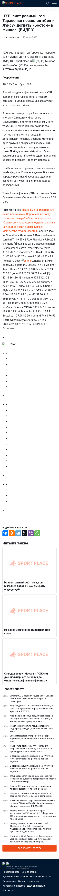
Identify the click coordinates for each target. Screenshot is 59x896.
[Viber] (31, 533)
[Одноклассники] (12, 533)
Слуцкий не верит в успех (17, 226)
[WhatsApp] (37, 533)
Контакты (7, 890)
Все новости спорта (29, 848)
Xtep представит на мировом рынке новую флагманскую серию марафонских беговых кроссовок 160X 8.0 (32, 708)
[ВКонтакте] (5, 533)
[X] (24, 533)
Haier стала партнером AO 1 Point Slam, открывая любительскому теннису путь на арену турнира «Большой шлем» (31, 749)
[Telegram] (18, 533)
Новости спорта (11, 37)
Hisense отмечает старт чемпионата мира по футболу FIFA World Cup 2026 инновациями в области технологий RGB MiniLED (32, 803)
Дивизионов (9, 881)
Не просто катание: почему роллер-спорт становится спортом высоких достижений (31, 794)
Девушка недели (36, 885)
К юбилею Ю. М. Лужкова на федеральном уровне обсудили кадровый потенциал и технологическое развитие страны (31, 839)
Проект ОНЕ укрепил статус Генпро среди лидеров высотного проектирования (30, 787)
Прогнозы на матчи (40, 876)
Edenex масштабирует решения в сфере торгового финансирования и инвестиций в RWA (32, 739)
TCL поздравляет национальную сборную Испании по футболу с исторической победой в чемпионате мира (33, 779)
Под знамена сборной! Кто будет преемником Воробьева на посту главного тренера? (28, 214)
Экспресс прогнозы (28, 881)
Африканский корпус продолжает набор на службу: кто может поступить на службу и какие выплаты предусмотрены (31, 719)
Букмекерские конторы (15, 876)
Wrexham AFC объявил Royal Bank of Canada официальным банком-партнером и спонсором (31, 699)
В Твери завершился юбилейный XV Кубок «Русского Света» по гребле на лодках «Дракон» (31, 759)
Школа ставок (29, 872)
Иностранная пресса (13, 885)
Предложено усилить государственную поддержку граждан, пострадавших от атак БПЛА (31, 729)
